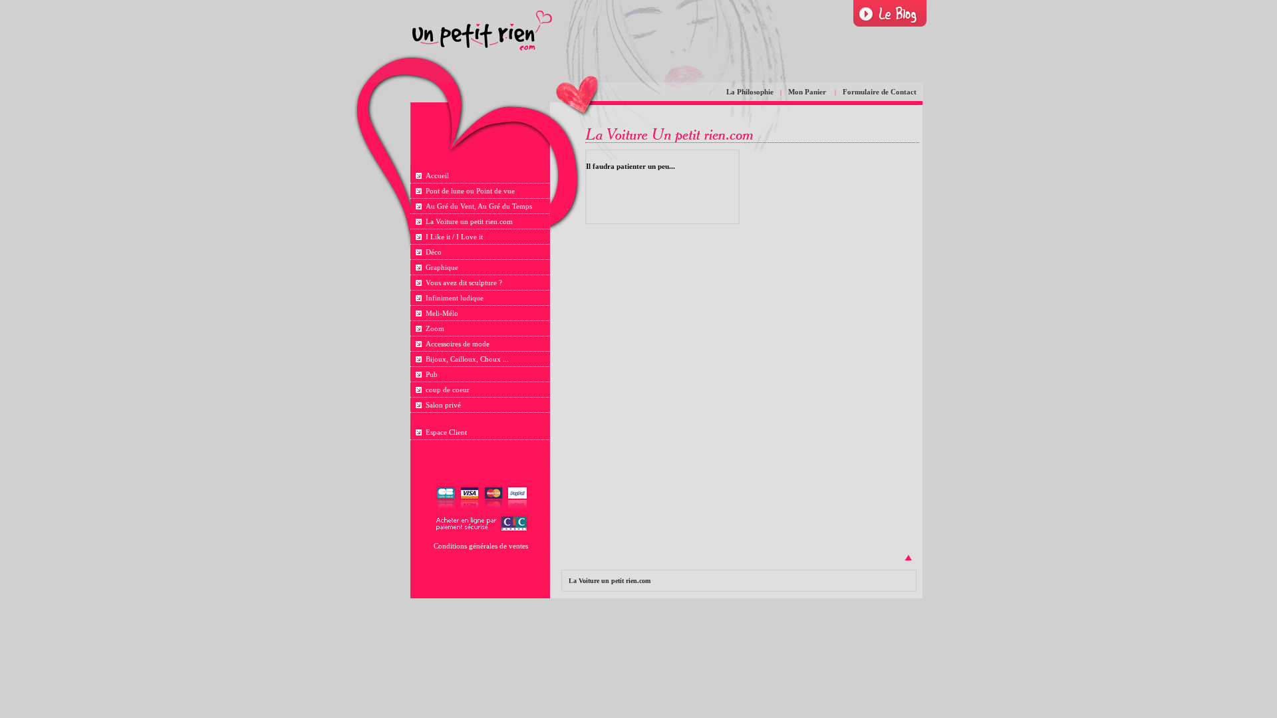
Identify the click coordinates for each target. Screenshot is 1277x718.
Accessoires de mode (458, 344)
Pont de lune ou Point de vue (470, 191)
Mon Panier (808, 92)
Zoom (435, 328)
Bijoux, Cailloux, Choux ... (467, 359)
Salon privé (443, 405)
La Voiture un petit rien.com (469, 221)
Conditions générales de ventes (481, 546)
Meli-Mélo (442, 313)
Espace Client (446, 432)
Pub (432, 374)
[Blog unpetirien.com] (889, 13)
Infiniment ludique (455, 298)
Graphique (442, 267)
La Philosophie (750, 92)
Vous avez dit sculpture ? (464, 283)
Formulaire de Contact (880, 92)
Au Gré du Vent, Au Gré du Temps (479, 206)
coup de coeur (448, 390)
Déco (434, 252)
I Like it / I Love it (454, 237)
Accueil (437, 176)
